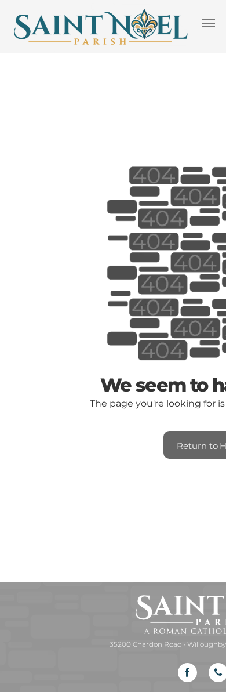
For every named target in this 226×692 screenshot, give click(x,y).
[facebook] (187, 674)
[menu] (208, 23)
